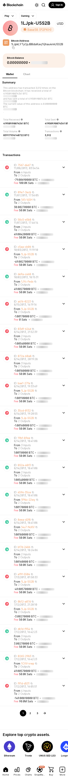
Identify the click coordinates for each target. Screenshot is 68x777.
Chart (26, 74)
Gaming (25, 15)
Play (7, 15)
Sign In (59, 5)
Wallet (10, 74)
